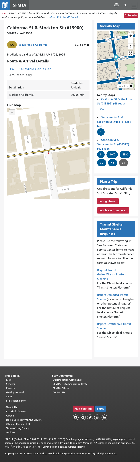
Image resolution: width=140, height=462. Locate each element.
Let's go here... (108, 201)
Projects (10, 388)
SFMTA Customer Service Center (70, 384)
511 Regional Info (16, 400)
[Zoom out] (130, 41)
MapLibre (123, 86)
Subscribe (131, 15)
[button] (116, 5)
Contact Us (59, 392)
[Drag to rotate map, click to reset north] (130, 46)
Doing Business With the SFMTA (24, 419)
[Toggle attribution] (131, 86)
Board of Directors (16, 411)
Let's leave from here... (113, 210)
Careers (10, 415)
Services (10, 384)
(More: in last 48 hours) (63, 17)
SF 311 (9, 396)
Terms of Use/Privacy (17, 428)
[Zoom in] (130, 35)
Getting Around (15, 392)
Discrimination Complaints (67, 379)
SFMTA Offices (61, 388)
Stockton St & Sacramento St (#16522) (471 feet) (113, 144)
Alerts (5, 13)
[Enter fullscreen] (130, 53)
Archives (10, 432)
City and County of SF (18, 424)
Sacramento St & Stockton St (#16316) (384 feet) (114, 122)
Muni (9, 379)
